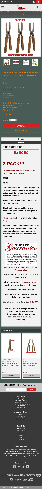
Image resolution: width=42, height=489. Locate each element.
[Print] (9, 135)
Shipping (21, 435)
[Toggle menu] (2, 7)
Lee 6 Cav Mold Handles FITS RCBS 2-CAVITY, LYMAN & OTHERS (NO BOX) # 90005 (10, 365)
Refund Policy (21, 430)
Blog (21, 437)
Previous (2, 37)
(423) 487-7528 (7, 2)
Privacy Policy (21, 428)
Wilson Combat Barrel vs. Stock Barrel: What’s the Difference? (21, 451)
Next (39, 37)
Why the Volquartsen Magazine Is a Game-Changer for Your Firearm (21, 453)
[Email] (6, 135)
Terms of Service (21, 433)
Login (18, 416)
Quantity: (5, 120)
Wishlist (21, 414)
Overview (21, 139)
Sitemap (26, 487)
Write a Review (7, 89)
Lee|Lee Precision (6, 359)
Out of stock (11, 375)
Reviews (21, 142)
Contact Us (21, 439)
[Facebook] (3, 135)
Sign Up (23, 416)
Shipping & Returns (21, 419)
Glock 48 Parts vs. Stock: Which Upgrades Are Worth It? (21, 456)
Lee (23, 359)
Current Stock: (7, 114)
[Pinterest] (15, 135)
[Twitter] (12, 135)
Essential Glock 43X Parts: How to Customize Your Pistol (21, 449)
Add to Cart (31, 375)
